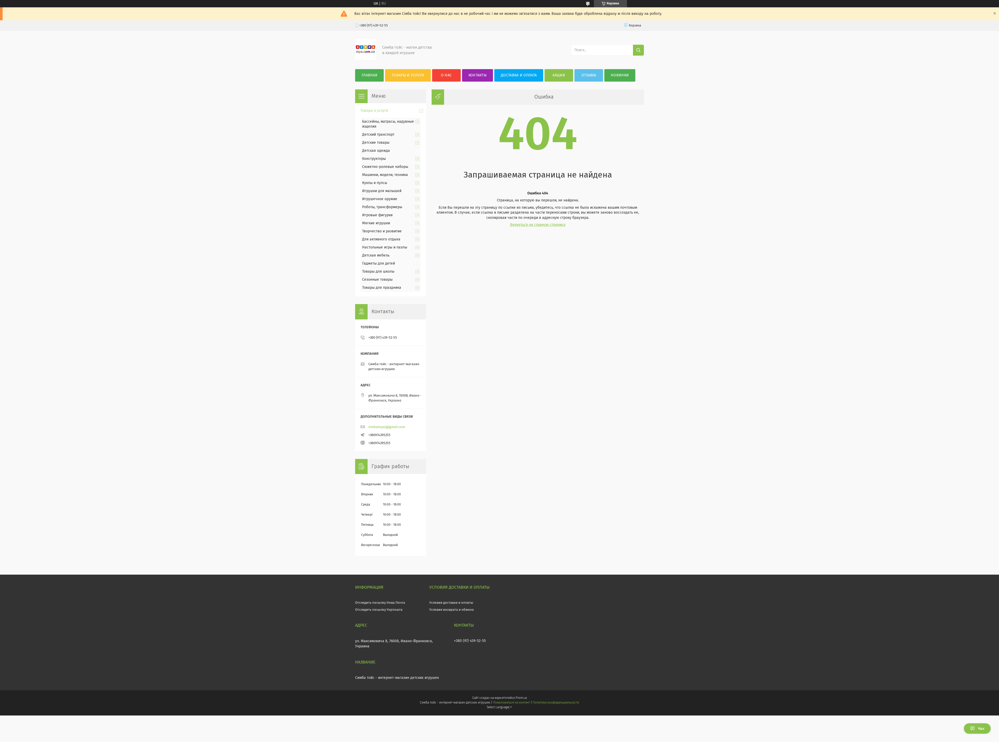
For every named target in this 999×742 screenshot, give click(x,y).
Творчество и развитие (382, 231)
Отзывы (588, 75)
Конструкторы (374, 159)
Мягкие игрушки (376, 223)
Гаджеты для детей (378, 263)
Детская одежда (376, 151)
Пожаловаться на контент (511, 702)
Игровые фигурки (377, 215)
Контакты (477, 75)
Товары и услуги (408, 75)
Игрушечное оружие (379, 199)
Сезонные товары (377, 279)
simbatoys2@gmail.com (386, 427)
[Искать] (638, 50)
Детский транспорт (378, 134)
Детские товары (375, 143)
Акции (559, 75)
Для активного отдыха (381, 239)
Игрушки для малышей (381, 191)
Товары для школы (378, 271)
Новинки (620, 75)
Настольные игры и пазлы (384, 247)
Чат (981, 728)
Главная (369, 75)
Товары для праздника (381, 288)
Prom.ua (521, 698)
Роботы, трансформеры (382, 207)
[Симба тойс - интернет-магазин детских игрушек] (365, 59)
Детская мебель (375, 255)
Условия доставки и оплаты (451, 603)
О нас (446, 75)
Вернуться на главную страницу (538, 225)
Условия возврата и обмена (451, 610)
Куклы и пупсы (374, 183)
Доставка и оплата (519, 75)
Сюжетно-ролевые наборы (385, 167)
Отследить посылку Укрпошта (378, 610)
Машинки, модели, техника (385, 175)
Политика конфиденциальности (556, 702)
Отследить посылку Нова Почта (380, 603)
